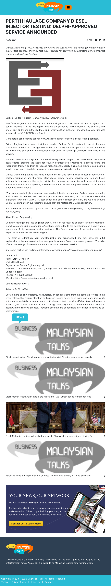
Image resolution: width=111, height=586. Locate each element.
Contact (49, 582)
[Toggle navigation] (68, 7)
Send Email (18, 262)
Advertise (35, 582)
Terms (4, 582)
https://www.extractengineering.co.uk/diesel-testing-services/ (67, 138)
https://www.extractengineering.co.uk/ (82, 250)
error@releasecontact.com (57, 301)
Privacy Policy (19, 582)
